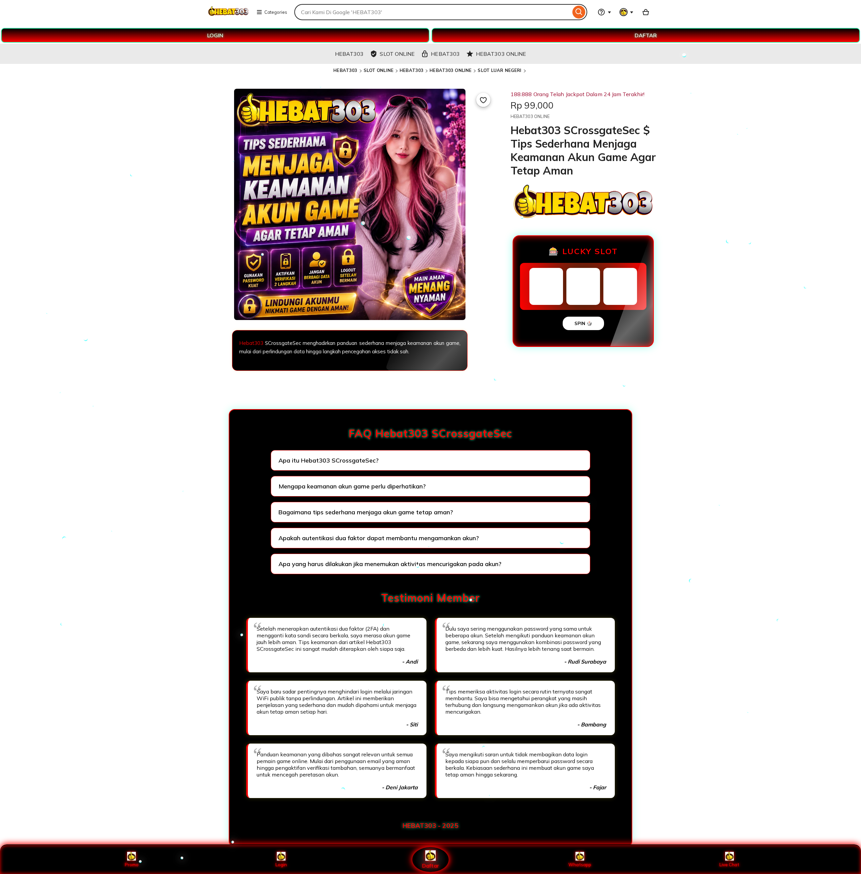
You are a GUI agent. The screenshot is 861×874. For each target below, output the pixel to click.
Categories (275, 12)
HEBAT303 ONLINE (450, 70)
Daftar (430, 865)
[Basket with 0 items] (646, 12)
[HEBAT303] (228, 16)
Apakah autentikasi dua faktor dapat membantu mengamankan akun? (378, 538)
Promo (132, 864)
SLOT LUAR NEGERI (499, 70)
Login (281, 864)
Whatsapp (579, 864)
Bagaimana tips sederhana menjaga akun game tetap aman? (365, 512)
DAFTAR (646, 35)
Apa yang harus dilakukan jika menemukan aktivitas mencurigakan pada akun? (389, 564)
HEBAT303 (345, 70)
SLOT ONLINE (379, 70)
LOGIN (215, 35)
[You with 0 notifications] (626, 12)
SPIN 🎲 (583, 323)
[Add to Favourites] (483, 100)
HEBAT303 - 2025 (430, 826)
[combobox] (432, 12)
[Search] (579, 12)
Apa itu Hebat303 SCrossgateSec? (328, 460)
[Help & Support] (604, 12)
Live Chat (729, 864)
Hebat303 (251, 343)
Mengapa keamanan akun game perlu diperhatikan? (352, 486)
